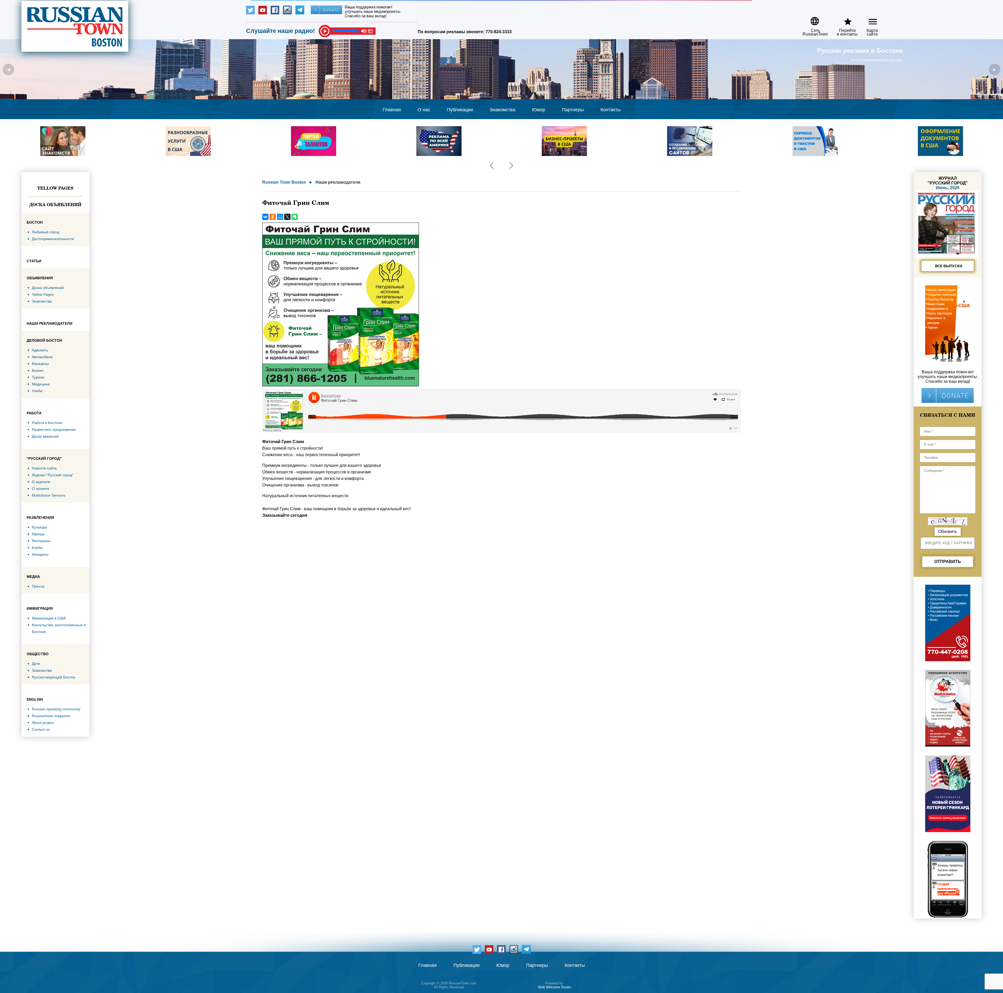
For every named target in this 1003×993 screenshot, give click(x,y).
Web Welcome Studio (554, 987)
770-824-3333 (499, 32)
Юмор (538, 109)
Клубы (37, 547)
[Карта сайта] (868, 19)
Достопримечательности (53, 239)
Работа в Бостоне (47, 423)
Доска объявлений (55, 204)
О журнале (41, 482)
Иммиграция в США (49, 618)
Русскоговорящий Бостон (53, 677)
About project (43, 723)
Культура (39, 527)
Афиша (38, 534)
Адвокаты (40, 350)
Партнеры (573, 109)
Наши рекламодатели (338, 182)
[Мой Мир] (280, 217)
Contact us (41, 729)
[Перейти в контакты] (844, 19)
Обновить (947, 531)
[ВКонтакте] (265, 217)
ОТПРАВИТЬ (947, 561)
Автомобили (42, 357)
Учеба (37, 391)
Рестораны (41, 541)
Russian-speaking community (56, 709)
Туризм (38, 377)
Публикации (460, 109)
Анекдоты (40, 554)
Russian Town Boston (284, 182)
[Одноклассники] (273, 217)
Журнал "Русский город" (52, 475)
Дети (36, 663)
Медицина (41, 384)
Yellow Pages (55, 188)
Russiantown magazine (51, 716)
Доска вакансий (45, 436)
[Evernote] (294, 217)
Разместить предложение (54, 429)
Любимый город (45, 232)
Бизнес (38, 370)
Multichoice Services (49, 495)
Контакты (610, 109)
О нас (424, 109)
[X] (287, 217)
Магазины (40, 364)
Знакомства (502, 109)
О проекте (40, 488)
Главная (392, 109)
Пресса (38, 586)
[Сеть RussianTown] (812, 19)
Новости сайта (44, 468)
